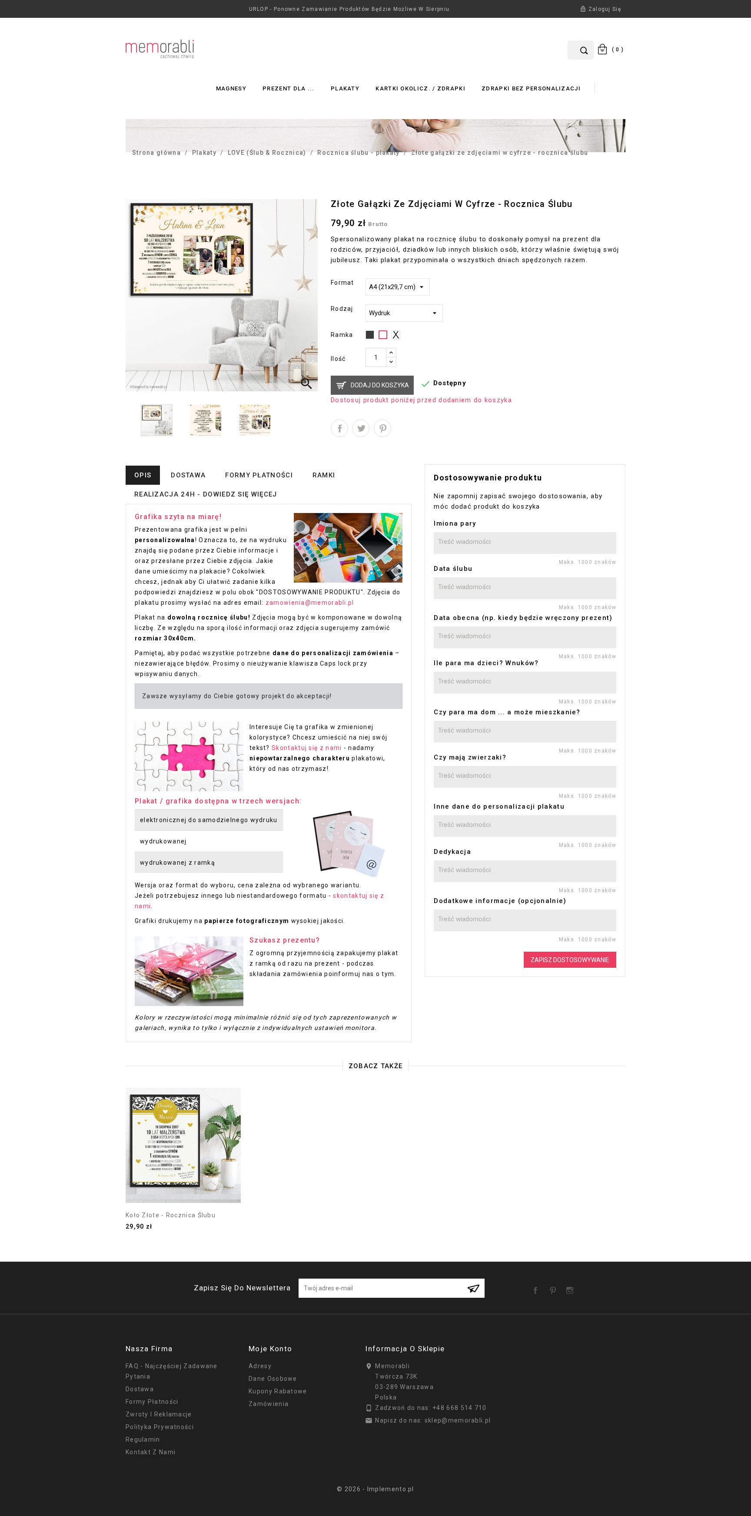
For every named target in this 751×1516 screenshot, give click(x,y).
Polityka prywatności (160, 1426)
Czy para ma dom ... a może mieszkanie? (507, 712)
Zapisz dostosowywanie (570, 959)
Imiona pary (455, 523)
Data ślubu (453, 569)
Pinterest (382, 428)
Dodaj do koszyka (380, 385)
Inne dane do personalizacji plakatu (499, 806)
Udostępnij (339, 428)
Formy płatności (152, 1401)
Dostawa (140, 1389)
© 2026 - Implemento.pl (375, 1489)
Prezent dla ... (289, 88)
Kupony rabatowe (278, 1391)
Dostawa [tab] (188, 475)
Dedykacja (452, 852)
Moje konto (270, 1348)
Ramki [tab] (324, 475)
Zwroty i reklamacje (159, 1414)
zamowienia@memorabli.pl (310, 602)
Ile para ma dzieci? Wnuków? (486, 663)
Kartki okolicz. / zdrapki (420, 88)
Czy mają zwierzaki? (470, 757)
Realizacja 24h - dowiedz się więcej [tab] (205, 494)
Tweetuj (360, 428)
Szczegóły (183, 1186)
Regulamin (143, 1439)
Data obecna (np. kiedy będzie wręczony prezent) (523, 618)
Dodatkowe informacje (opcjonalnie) (500, 901)
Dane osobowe (273, 1378)
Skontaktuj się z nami (307, 747)
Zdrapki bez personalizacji (531, 88)
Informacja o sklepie (405, 1348)
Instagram (571, 1287)
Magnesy (231, 88)
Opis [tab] (142, 475)
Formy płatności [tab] (259, 475)
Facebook (537, 1287)
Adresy (260, 1366)
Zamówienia (269, 1403)
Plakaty (345, 88)
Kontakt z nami (151, 1452)
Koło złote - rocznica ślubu (171, 1215)
